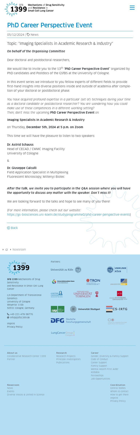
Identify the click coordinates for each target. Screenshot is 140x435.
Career (95, 353)
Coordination (117, 385)
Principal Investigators (68, 359)
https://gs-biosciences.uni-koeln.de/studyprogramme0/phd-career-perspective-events (68, 214)
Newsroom (19, 249)
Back (14, 228)
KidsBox (95, 372)
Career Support (99, 362)
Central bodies (118, 388)
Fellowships (97, 375)
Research (61, 353)
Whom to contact (119, 391)
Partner (11, 359)
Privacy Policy (14, 327)
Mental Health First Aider (104, 369)
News (10, 388)
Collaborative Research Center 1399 (26, 356)
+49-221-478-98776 (21, 314)
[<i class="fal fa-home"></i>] (6, 249)
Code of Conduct (99, 359)
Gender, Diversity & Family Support (110, 356)
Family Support (99, 366)
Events (10, 391)
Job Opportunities (100, 379)
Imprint (11, 323)
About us (12, 353)
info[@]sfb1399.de (20, 317)
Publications (62, 362)
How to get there (119, 394)
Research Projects (65, 356)
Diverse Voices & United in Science (25, 394)
